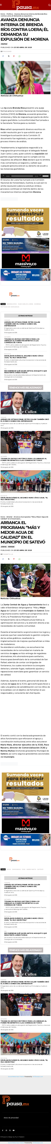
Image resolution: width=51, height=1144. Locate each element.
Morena (37, 304)
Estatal (7, 354)
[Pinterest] (14, 56)
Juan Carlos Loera (25, 304)
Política (10, 14)
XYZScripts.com (38, 1143)
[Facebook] (3, 56)
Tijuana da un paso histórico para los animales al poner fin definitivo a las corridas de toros (21, 341)
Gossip (7, 320)
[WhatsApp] (19, 56)
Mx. (5, 369)
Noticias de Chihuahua (10, 307)
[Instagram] (6, 1130)
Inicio (3, 14)
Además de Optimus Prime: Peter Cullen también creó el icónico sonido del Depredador (22, 324)
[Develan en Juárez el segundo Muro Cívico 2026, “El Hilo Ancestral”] (25, 481)
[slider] (46, 176)
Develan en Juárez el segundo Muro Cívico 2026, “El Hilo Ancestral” (23, 356)
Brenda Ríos (12, 304)
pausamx (7, 51)
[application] (25, 176)
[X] (8, 56)
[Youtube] (13, 1130)
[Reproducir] (3, 175)
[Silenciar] (40, 175)
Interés (7, 337)
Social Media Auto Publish (16, 1143)
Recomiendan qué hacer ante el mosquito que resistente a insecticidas (25, 372)
